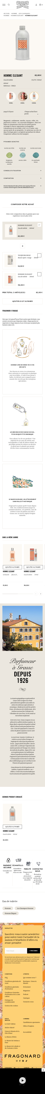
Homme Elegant (25, 274)
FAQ (6, 978)
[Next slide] (41, 594)
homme (8, 908)
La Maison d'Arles (10, 1037)
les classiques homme (25, 908)
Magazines (26, 991)
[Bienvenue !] (23, 4)
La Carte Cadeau (10, 1024)
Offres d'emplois (28, 1026)
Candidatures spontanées (31, 1022)
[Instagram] (17, 1061)
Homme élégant (10, 913)
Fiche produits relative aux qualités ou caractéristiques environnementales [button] (19, 186)
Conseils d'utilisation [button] (12, 170)
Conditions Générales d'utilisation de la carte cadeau (12, 994)
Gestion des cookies (11, 1006)
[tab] (22, 142)
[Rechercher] (9, 5)
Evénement (27, 987)
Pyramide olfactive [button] (11, 142)
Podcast (25, 994)
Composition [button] (9, 178)
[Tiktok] (26, 1061)
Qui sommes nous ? (29, 978)
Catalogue (26, 998)
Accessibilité (27, 1032)
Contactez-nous (28, 1002)
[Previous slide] (36, 594)
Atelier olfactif (9, 1027)
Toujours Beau (24, 255)
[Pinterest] (23, 1061)
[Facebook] (19, 1061)
